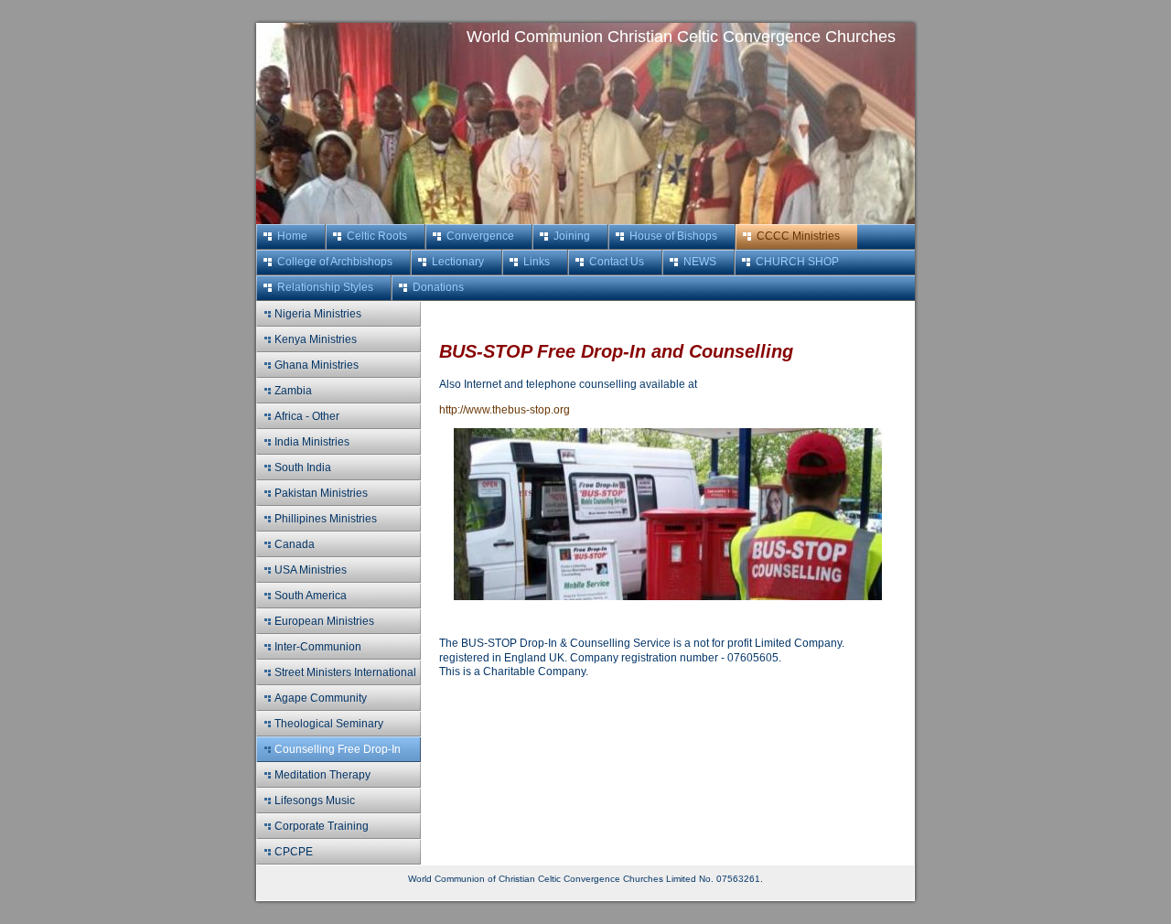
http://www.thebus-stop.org (504, 409)
